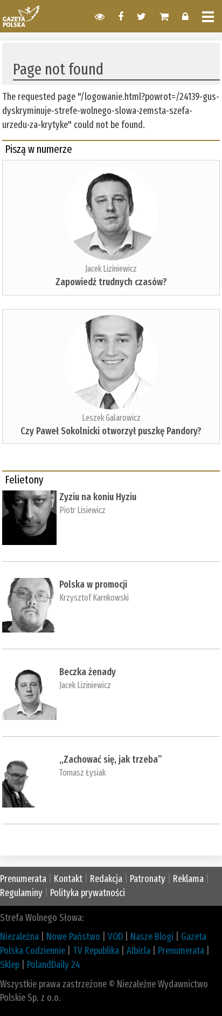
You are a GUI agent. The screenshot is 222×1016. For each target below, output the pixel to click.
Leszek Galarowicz (111, 418)
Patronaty (147, 879)
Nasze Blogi (152, 937)
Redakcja (106, 879)
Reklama (188, 879)
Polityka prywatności (87, 893)
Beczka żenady (87, 672)
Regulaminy (21, 893)
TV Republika (96, 951)
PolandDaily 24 (53, 965)
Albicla (138, 951)
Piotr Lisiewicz (82, 510)
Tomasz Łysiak (82, 773)
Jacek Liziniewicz (111, 269)
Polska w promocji (93, 584)
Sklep (9, 965)
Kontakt (68, 879)
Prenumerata (23, 879)
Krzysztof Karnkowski (94, 598)
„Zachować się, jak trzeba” (110, 759)
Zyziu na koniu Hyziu (97, 497)
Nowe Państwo (73, 937)
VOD (115, 937)
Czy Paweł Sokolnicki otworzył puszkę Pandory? (111, 431)
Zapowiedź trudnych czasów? (111, 282)
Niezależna (19, 937)
